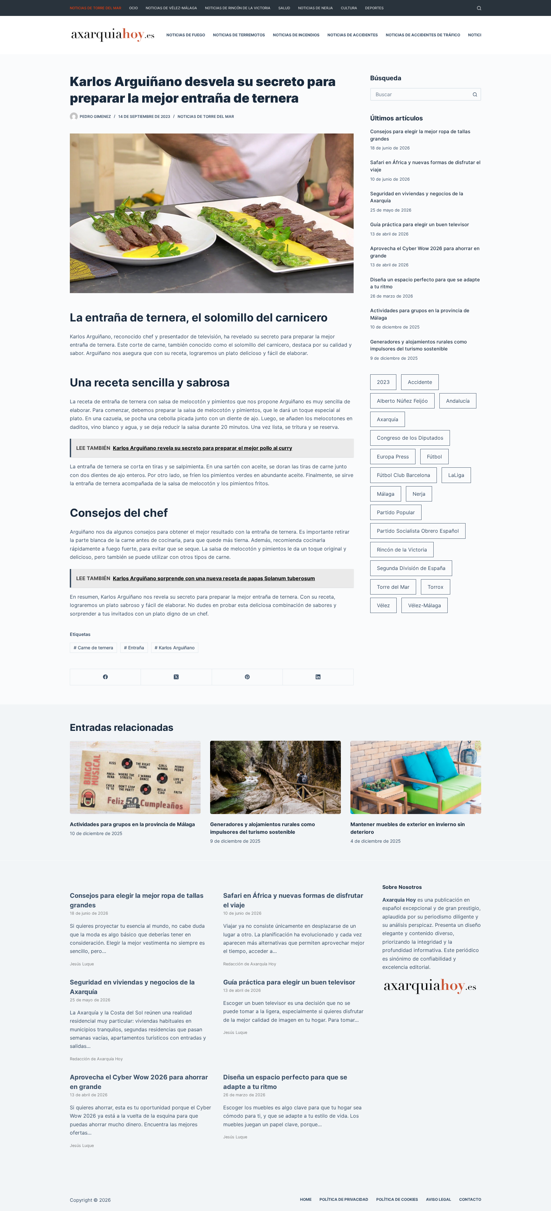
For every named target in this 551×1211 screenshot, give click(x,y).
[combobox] (420, 94)
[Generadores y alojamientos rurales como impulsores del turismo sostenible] (275, 777)
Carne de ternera (93, 647)
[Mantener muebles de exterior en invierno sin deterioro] (415, 777)
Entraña (134, 647)
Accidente (420, 382)
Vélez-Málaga (424, 605)
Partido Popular (396, 512)
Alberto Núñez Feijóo (402, 401)
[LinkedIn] (318, 677)
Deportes (374, 8)
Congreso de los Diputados (410, 438)
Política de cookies (397, 1199)
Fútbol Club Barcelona (403, 475)
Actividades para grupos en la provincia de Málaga (132, 824)
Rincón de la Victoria (402, 549)
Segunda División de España (411, 568)
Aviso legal (438, 1199)
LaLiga (456, 475)
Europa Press (393, 456)
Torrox (436, 587)
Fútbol (434, 456)
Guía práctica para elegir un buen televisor (419, 224)
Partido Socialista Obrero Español (418, 531)
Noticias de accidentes (352, 34)
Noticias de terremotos (239, 34)
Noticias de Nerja (315, 8)
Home (306, 1199)
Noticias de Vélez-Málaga (171, 8)
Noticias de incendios (296, 34)
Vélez (383, 605)
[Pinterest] (247, 677)
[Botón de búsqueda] (475, 94)
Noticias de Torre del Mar (95, 8)
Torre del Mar (393, 587)
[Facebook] (105, 677)
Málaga (385, 494)
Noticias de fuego (185, 34)
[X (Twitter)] (176, 677)
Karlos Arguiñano (175, 647)
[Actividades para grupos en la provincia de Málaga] (135, 777)
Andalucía (458, 401)
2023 (383, 382)
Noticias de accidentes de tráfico (423, 34)
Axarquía (387, 419)
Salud (284, 8)
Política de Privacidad (344, 1199)
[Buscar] (479, 8)
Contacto (470, 1199)
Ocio (133, 8)
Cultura (349, 8)
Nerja (419, 494)
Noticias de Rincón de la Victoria (237, 8)
